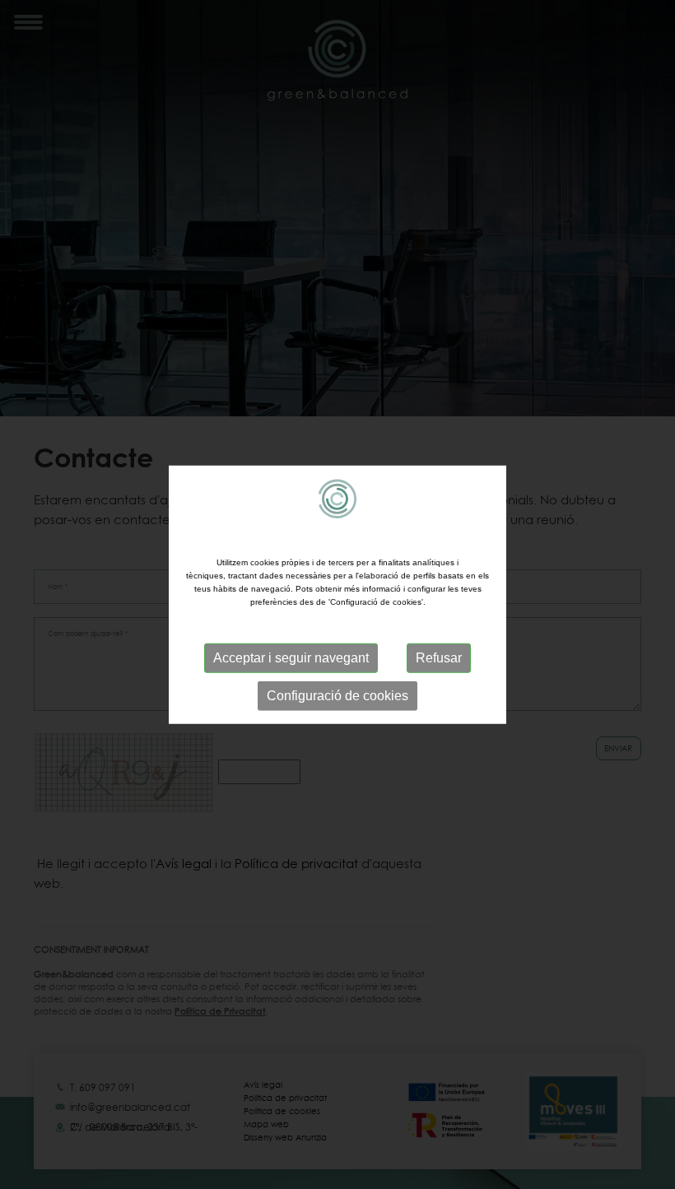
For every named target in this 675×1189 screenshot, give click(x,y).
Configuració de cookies (337, 695)
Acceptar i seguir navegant (291, 657)
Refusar (439, 657)
